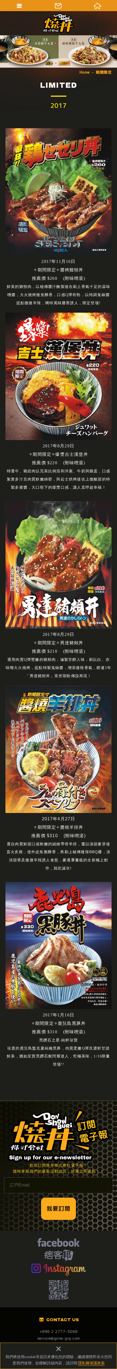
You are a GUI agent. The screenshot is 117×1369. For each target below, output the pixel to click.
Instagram (58, 1269)
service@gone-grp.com (58, 1338)
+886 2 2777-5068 (58, 1331)
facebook (58, 1243)
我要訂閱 (58, 1208)
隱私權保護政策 (91, 1363)
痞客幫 (58, 1256)
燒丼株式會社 (58, 23)
